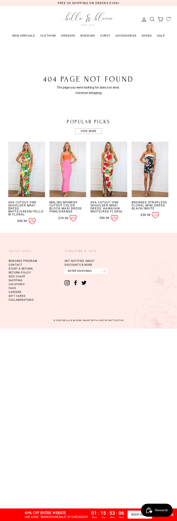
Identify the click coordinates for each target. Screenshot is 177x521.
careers (15, 292)
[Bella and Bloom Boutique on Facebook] (75, 282)
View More (89, 131)
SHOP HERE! (140, 514)
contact (15, 264)
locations (17, 284)
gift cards (17, 295)
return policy (20, 272)
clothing (48, 35)
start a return (21, 268)
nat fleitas (116, 320)
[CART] (159, 19)
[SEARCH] (151, 19)
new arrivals (23, 35)
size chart (17, 276)
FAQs (12, 288)
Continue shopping (88, 93)
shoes (147, 35)
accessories (125, 35)
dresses (68, 35)
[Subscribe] (104, 271)
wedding (87, 35)
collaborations (21, 299)
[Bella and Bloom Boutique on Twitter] (84, 282)
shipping (16, 280)
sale (161, 35)
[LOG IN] (143, 19)
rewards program (23, 260)
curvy (105, 35)
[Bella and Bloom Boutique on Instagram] (67, 282)
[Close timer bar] (172, 514)
